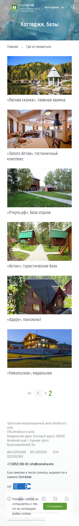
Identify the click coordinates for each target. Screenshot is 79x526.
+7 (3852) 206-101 (18, 464)
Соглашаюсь (55, 506)
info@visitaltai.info (42, 464)
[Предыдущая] (38, 393)
